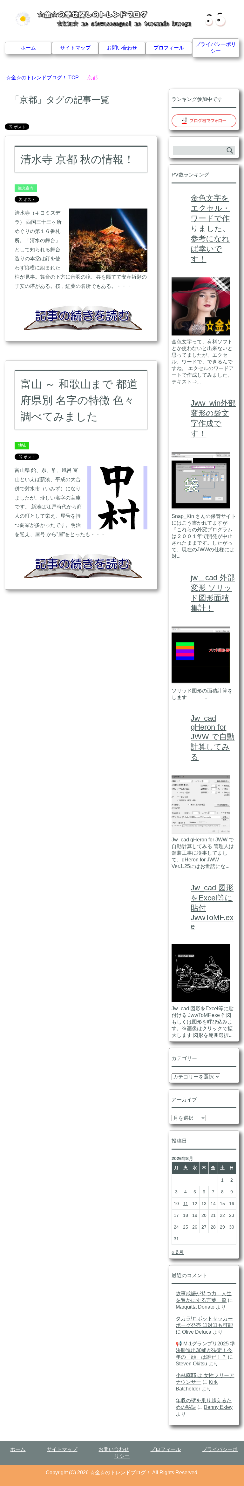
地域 (22, 445)
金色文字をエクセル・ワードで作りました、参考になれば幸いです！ (210, 228)
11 (185, 1203)
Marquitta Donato (195, 1307)
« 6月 (178, 1252)
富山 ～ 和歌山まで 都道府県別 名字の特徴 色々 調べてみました (79, 400)
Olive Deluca (196, 1332)
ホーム (28, 47)
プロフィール (168, 47)
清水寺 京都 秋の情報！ (77, 159)
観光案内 (25, 188)
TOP (42, 77)
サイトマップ (75, 47)
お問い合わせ (122, 47)
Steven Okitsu (191, 1363)
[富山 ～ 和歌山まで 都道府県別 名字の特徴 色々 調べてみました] (117, 524)
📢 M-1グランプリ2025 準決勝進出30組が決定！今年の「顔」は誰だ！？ (205, 1350)
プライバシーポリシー (215, 48)
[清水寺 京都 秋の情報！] (108, 267)
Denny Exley (218, 1407)
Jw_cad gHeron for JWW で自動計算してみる (212, 737)
